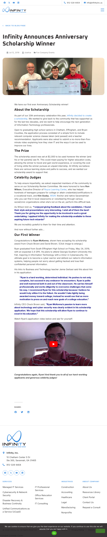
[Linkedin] (18, 3)
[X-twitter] (9, 3)
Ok (54, 533)
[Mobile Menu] (102, 10)
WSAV (53, 195)
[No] (100, 531)
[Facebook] (5, 3)
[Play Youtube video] (53, 344)
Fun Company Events (45, 52)
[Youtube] (14, 3)
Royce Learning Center (55, 189)
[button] (16, 412)
